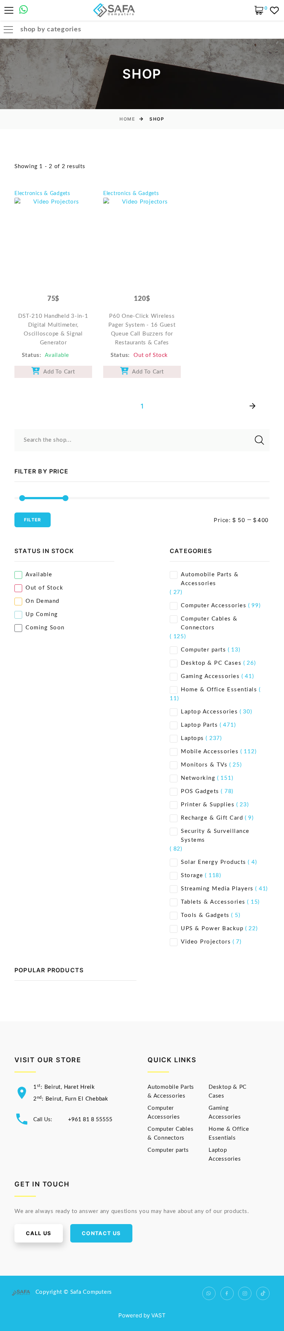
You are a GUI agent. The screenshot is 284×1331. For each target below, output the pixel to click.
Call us (38, 1233)
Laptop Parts (199, 725)
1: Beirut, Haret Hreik (64, 1087)
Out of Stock (44, 588)
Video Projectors (206, 942)
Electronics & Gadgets (42, 193)
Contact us (101, 1233)
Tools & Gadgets (205, 915)
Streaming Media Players (217, 889)
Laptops (192, 738)
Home (127, 119)
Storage (192, 875)
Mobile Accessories (210, 751)
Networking (198, 778)
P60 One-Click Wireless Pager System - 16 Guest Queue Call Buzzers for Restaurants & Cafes (141, 329)
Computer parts (203, 650)
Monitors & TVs (204, 765)
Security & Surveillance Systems (215, 835)
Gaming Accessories (210, 676)
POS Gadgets (200, 791)
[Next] (252, 406)
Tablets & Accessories (213, 902)
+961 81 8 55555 (90, 1119)
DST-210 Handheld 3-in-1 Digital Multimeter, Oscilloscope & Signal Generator (53, 329)
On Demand (43, 601)
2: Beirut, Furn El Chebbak (70, 1099)
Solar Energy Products (213, 862)
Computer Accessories (213, 605)
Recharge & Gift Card (212, 818)
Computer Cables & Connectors (209, 623)
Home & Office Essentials (219, 689)
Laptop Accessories (209, 712)
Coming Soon (45, 627)
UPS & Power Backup (212, 928)
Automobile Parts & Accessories (210, 579)
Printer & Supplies (207, 804)
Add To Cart (57, 372)
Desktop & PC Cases (211, 663)
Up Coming (42, 614)
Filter (32, 519)
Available (39, 574)
